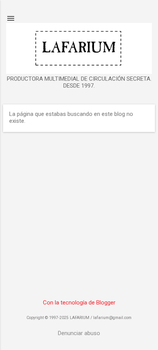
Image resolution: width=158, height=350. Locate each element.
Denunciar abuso (79, 333)
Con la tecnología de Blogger (79, 302)
